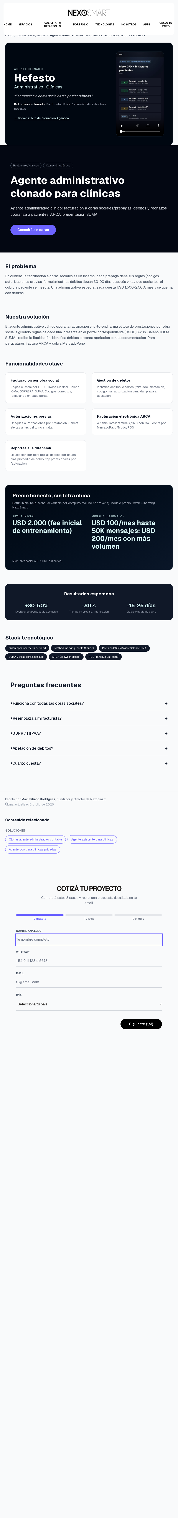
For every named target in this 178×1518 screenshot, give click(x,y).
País (19, 994)
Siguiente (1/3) (141, 1024)
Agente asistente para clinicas (92, 839)
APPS (146, 24)
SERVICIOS (25, 24)
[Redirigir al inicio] (89, 13)
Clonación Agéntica (31, 35)
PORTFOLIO (80, 24)
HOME (7, 24)
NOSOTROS (129, 24)
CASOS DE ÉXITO (166, 24)
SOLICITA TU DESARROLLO (52, 24)
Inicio (9, 35)
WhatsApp (23, 952)
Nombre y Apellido (28, 931)
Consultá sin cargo (33, 230)
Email (20, 973)
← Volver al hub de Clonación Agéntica (41, 118)
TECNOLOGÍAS (104, 24)
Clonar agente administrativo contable (35, 839)
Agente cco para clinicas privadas (32, 849)
